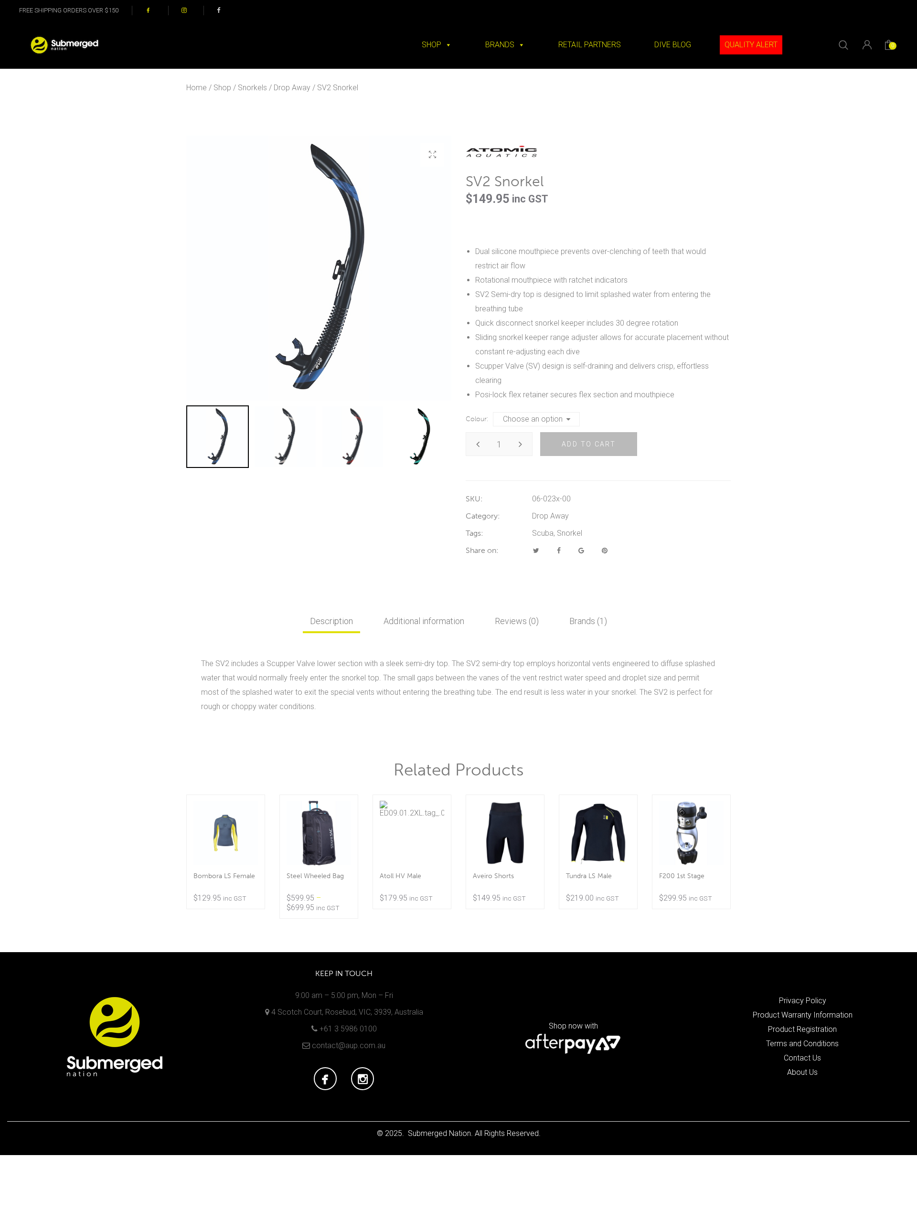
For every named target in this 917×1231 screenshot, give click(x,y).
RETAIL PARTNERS (589, 44)
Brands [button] (499, 44)
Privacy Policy (802, 1000)
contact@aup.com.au (348, 1045)
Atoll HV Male (400, 876)
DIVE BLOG (672, 44)
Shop (222, 87)
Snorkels (252, 87)
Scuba (543, 533)
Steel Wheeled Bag (315, 876)
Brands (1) (588, 621)
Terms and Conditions (802, 1043)
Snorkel (569, 533)
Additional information (424, 621)
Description (331, 621)
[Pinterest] (604, 550)
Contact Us (802, 1057)
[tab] (331, 621)
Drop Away (292, 87)
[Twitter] (536, 550)
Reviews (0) (517, 621)
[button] (432, 155)
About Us (802, 1072)
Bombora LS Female (224, 876)
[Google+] (581, 550)
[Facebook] (559, 550)
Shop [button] (431, 44)
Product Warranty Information (803, 1014)
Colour (476, 419)
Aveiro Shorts (493, 876)
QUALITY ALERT (751, 44)
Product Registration (802, 1029)
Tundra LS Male (589, 876)
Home (196, 87)
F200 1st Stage (681, 876)
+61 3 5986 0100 (348, 1028)
